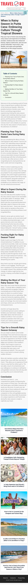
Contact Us (13, 578)
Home (2, 13)
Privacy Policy (21, 578)
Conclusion (8, 97)
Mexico (7, 13)
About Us (5, 578)
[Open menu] (25, 13)
